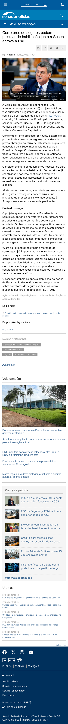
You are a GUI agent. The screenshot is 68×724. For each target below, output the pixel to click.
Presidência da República (25, 354)
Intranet (9, 675)
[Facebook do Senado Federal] (5, 652)
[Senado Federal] (34, 5)
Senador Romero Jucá (13, 349)
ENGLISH (7, 666)
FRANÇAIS (33, 666)
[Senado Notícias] (16, 16)
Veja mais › (61, 645)
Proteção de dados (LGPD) (16, 702)
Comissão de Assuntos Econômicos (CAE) (21, 345)
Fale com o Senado (15, 707)
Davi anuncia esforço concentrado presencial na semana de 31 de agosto (29, 463)
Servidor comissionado (14, 686)
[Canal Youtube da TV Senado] (30, 652)
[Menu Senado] (6, 5)
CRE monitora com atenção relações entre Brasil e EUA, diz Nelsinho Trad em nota (30, 453)
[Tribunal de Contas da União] (19, 660)
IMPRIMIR (10, 365)
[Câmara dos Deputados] (4, 660)
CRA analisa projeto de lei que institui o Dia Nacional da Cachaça (31, 597)
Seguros (7, 354)
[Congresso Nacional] (11, 660)
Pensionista (8, 695)
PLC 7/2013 (55, 115)
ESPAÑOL (20, 666)
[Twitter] (13, 652)
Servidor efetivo (10, 681)
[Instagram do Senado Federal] (22, 652)
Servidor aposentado (13, 690)
